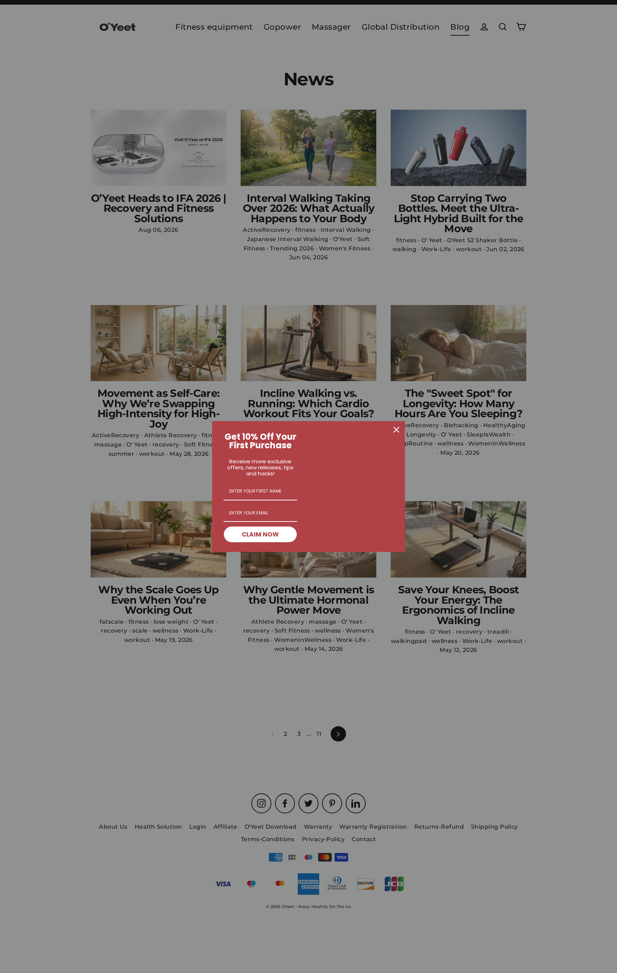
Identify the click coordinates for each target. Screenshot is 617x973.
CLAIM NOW (260, 534)
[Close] (396, 429)
